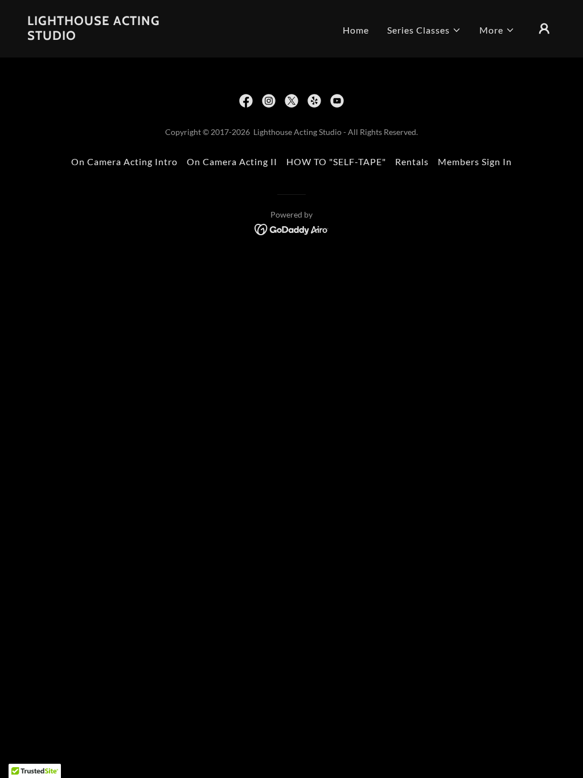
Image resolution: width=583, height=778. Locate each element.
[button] (424, 30)
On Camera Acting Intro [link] (124, 161)
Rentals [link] (412, 161)
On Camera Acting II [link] (232, 161)
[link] (101, 36)
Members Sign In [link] (475, 161)
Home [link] (356, 29)
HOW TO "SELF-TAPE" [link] (336, 161)
